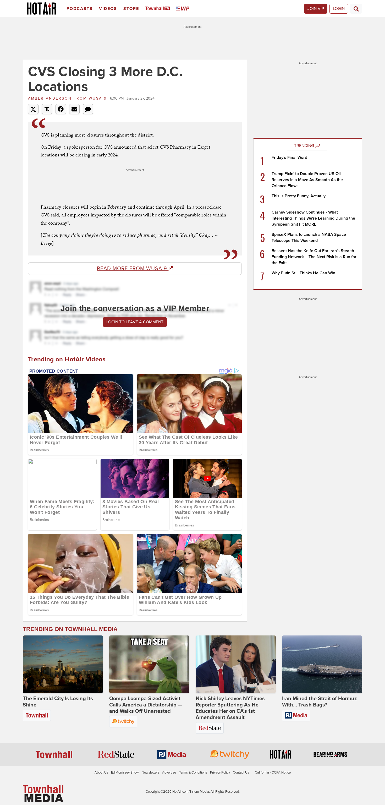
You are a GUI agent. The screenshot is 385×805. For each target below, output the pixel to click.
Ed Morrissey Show (125, 772)
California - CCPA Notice (273, 772)
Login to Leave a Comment (134, 322)
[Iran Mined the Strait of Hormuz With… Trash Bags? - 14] (322, 664)
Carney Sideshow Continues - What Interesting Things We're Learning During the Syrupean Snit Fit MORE (313, 218)
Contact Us (241, 772)
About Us (101, 772)
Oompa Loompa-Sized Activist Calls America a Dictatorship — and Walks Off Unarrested (145, 704)
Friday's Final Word (289, 157)
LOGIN (339, 8)
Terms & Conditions (193, 772)
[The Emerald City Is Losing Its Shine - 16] (63, 664)
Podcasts (80, 8)
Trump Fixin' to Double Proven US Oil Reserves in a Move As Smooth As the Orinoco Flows (307, 179)
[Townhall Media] (43, 793)
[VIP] (183, 9)
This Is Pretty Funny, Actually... (300, 196)
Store (131, 8)
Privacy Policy (220, 772)
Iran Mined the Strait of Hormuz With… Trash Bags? (319, 701)
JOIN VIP (315, 8)
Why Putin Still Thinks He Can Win (303, 273)
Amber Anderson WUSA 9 (68, 98)
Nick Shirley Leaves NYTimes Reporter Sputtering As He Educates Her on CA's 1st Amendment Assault (230, 708)
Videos (108, 8)
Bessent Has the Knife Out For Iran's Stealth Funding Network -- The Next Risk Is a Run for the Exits (314, 256)
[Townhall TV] (158, 9)
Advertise (169, 772)
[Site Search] (356, 9)
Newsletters (150, 772)
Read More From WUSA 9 (133, 268)
